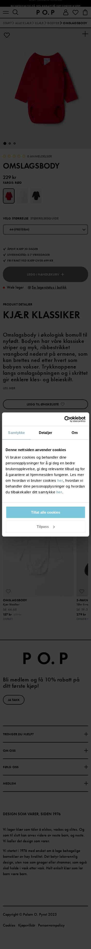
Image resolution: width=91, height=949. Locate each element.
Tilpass (43, 526)
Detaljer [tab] (45, 433)
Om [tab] (75, 433)
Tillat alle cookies (45, 512)
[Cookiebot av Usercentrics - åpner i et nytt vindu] (64, 419)
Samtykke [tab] (16, 433)
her (60, 480)
